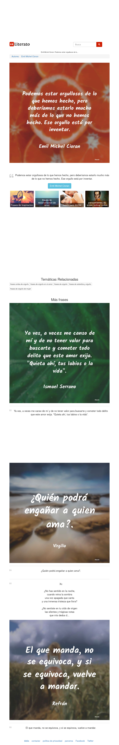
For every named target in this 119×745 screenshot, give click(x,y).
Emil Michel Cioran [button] (59, 185)
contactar (36, 740)
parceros (69, 740)
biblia (26, 740)
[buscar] (99, 44)
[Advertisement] (59, 20)
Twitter (90, 740)
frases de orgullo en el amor (41, 284)
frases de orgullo (60, 284)
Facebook (80, 740)
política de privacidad (52, 740)
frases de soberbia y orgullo (80, 284)
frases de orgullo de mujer (20, 288)
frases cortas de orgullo (19, 284)
